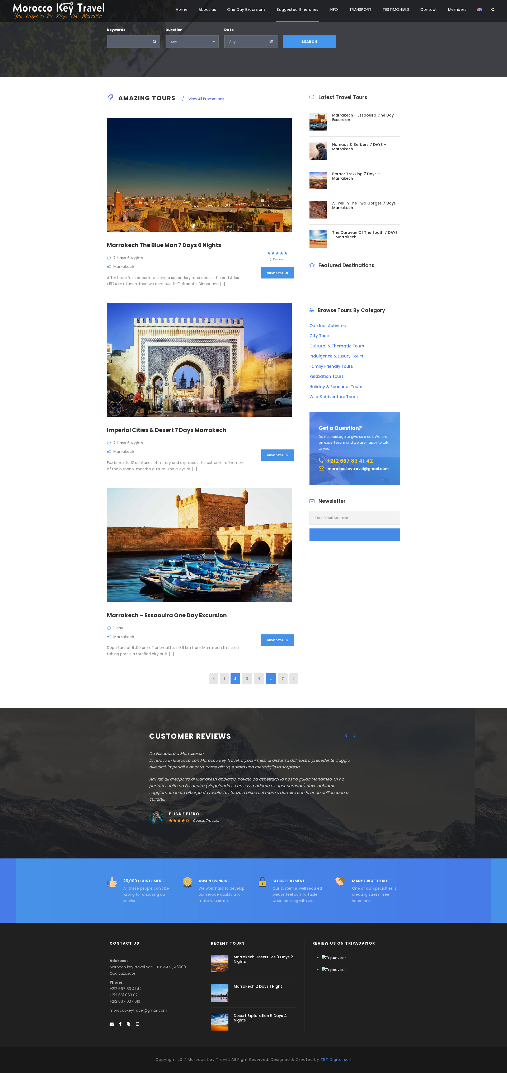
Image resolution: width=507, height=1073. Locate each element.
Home (181, 9)
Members (457, 9)
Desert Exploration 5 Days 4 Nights (260, 1018)
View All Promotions (205, 98)
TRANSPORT (360, 9)
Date (229, 29)
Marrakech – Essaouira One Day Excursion (167, 615)
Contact (428, 9)
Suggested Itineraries (297, 9)
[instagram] (137, 1024)
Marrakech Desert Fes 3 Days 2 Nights (263, 959)
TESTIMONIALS (396, 9)
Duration (174, 29)
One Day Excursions (246, 9)
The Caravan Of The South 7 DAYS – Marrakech (364, 235)
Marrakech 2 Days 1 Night (258, 986)
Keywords (116, 29)
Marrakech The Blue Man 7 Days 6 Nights (164, 245)
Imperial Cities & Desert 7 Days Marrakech (166, 430)
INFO (334, 9)
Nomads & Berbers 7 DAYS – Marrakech (359, 147)
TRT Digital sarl (336, 1059)
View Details (277, 273)
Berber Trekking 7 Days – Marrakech (356, 176)
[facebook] (120, 1024)
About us (207, 9)
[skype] (128, 1024)
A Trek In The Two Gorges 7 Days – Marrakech (365, 205)
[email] (112, 1024)
